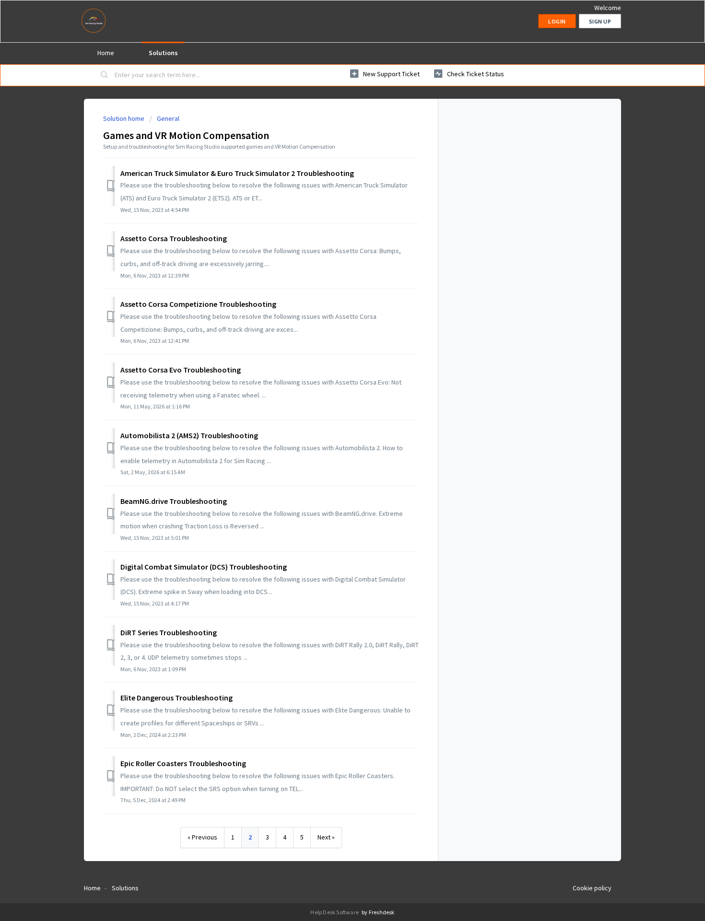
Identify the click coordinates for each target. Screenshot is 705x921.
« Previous (202, 837)
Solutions (163, 52)
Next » (326, 837)
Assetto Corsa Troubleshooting (173, 238)
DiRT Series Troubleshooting (168, 632)
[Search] (104, 75)
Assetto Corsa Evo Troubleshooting (180, 369)
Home (105, 52)
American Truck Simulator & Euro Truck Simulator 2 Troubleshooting (237, 173)
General (168, 118)
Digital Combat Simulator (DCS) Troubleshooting (203, 566)
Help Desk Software (335, 912)
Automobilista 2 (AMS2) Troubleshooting (189, 435)
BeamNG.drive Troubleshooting (173, 501)
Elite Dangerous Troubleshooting (176, 697)
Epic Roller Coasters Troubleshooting (183, 763)
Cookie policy (592, 888)
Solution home (124, 118)
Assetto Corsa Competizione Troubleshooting (198, 304)
